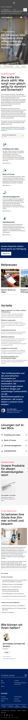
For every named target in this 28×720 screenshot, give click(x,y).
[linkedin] (9, 715)
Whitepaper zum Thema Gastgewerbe (15, 128)
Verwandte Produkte (8, 66)
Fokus (17, 66)
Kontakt (23, 66)
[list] (14, 282)
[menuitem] (7, 17)
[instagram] (12, 715)
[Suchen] (25, 675)
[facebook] (1, 715)
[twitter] (4, 715)
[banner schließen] (14, 3)
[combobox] (6, 9)
